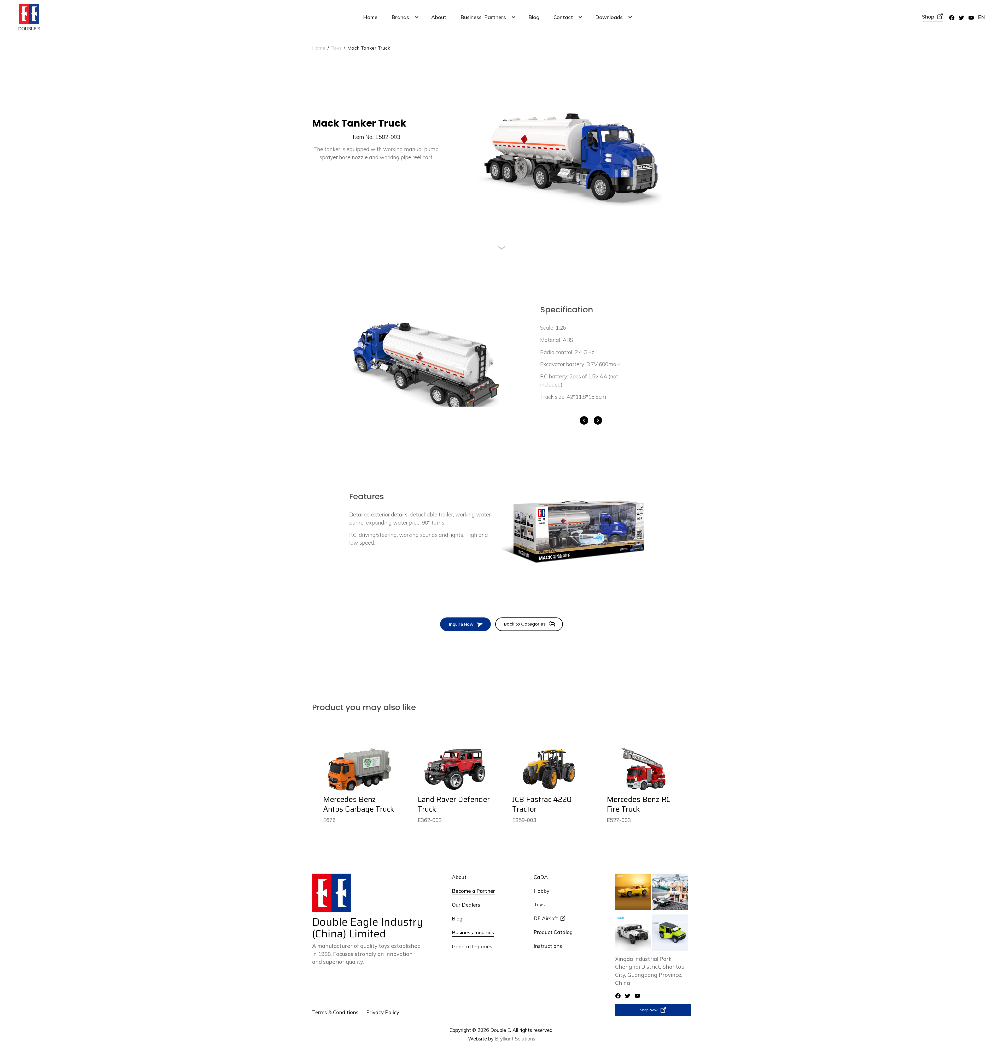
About (438, 17)
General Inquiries (472, 946)
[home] (29, 17)
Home (370, 17)
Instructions (548, 946)
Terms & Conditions (335, 1012)
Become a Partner (473, 891)
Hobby (541, 891)
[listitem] (425, 358)
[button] (404, 17)
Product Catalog (553, 932)
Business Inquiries (473, 932)
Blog (533, 17)
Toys (336, 48)
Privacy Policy (382, 1012)
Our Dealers (466, 905)
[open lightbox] (425, 358)
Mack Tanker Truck (368, 48)
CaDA (541, 877)
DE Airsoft (546, 918)
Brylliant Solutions (515, 1039)
